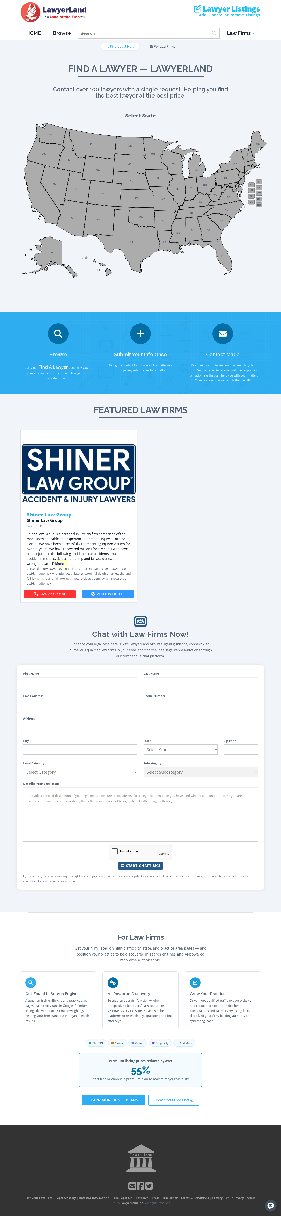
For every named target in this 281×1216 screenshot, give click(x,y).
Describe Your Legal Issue (41, 784)
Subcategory (152, 763)
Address (29, 718)
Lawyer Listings (230, 9)
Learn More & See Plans (113, 1100)
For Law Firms (164, 46)
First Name (31, 673)
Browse (62, 33)
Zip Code (230, 741)
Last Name (151, 673)
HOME (33, 33)
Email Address (33, 696)
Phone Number (154, 696)
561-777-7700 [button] (51, 593)
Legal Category (33, 763)
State (147, 741)
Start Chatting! (142, 865)
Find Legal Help (122, 46)
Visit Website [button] (110, 593)
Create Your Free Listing (173, 1100)
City (26, 741)
